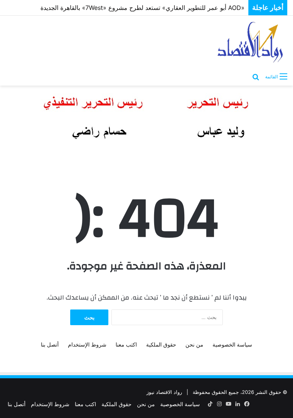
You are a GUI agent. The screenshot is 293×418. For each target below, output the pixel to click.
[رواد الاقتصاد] (251, 42)
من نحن (194, 344)
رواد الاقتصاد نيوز (164, 392)
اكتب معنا (126, 344)
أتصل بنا (50, 344)
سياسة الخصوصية (232, 344)
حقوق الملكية (161, 344)
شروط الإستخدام (87, 344)
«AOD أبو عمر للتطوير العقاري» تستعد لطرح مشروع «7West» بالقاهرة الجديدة (142, 7)
